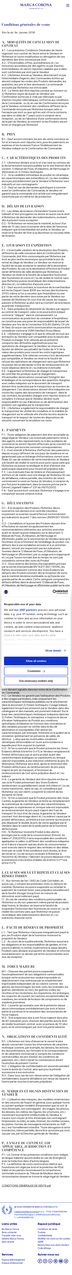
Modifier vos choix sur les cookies (54, 1239)
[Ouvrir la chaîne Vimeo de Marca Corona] (66, 1262)
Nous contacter (9, 1232)
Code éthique (44, 1248)
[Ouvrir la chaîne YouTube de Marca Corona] (61, 1262)
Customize (34, 670)
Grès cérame (8, 1242)
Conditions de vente (47, 1229)
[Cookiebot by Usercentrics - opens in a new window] (52, 592)
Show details (53, 650)
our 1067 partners (25, 609)
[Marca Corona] (36, 7)
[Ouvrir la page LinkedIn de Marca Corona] (50, 1262)
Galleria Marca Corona (13, 1239)
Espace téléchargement (13, 1260)
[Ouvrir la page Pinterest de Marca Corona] (55, 1262)
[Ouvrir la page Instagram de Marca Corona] (45, 1262)
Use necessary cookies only (36, 680)
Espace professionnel (12, 1263)
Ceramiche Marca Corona (26, 1211)
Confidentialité (45, 1236)
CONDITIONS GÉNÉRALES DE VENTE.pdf (26, 1185)
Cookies (42, 1232)
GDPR (40, 1242)
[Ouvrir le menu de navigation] (68, 5)
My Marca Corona (10, 1229)
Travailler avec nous (11, 1236)
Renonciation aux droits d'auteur (53, 1245)
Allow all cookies (36, 660)
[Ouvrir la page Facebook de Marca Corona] (40, 1262)
